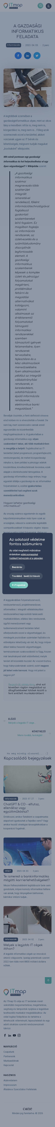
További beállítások (26, 576)
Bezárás (17, 567)
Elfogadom (18, 585)
